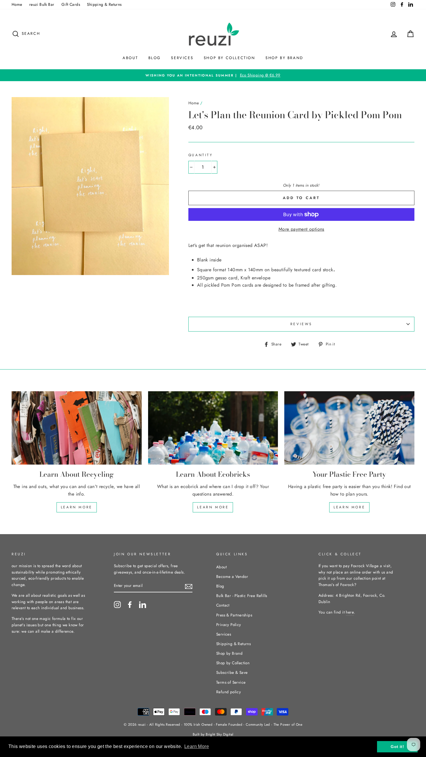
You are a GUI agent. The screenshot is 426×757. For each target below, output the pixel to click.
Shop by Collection (229, 58)
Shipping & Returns (104, 4)
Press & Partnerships (234, 615)
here (350, 612)
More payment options (301, 229)
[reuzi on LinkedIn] (142, 604)
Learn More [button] (196, 746)
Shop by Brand (284, 58)
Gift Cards (70, 4)
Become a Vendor (232, 576)
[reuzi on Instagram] (117, 604)
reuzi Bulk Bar (41, 4)
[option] (213, 75)
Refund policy (228, 692)
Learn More (76, 507)
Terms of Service (230, 682)
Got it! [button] (397, 746)
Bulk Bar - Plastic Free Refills (241, 595)
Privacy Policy (228, 624)
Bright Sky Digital (219, 734)
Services (182, 58)
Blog (154, 58)
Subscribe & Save (231, 672)
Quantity (200, 155)
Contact (223, 605)
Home (17, 4)
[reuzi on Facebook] (129, 604)
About (130, 58)
